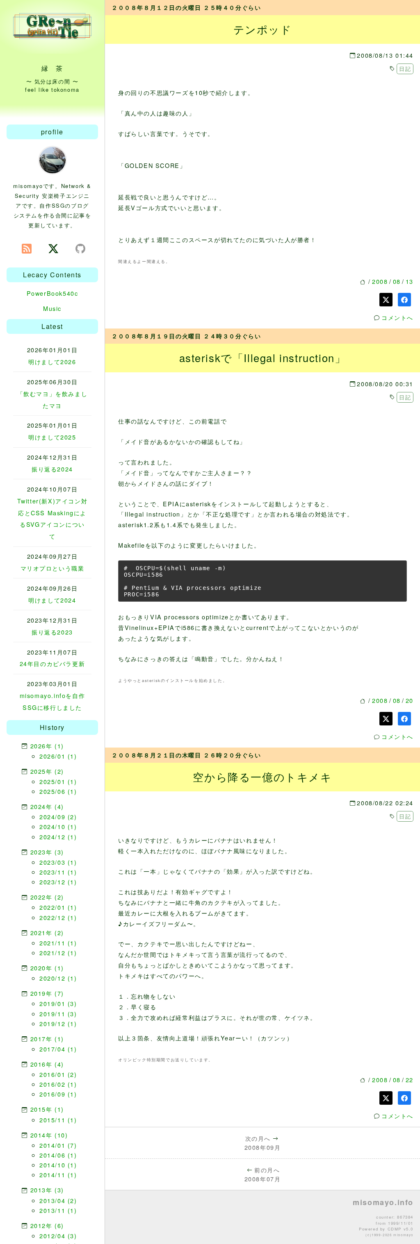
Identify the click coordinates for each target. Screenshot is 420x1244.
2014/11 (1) (58, 1174)
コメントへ (397, 317)
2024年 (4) (47, 806)
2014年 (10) (49, 1135)
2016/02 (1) (58, 1084)
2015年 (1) (47, 1109)
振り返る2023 (52, 632)
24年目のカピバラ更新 (52, 663)
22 (409, 1079)
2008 (380, 281)
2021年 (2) (47, 932)
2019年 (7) (47, 993)
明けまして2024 (52, 600)
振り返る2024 (52, 469)
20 (409, 700)
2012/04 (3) (58, 1235)
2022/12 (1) (58, 917)
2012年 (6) (47, 1225)
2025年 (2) (47, 771)
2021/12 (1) (58, 952)
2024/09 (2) (58, 816)
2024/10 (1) (58, 826)
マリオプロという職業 (52, 568)
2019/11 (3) (58, 1013)
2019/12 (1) (58, 1023)
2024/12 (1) (58, 836)
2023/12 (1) (58, 881)
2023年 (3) (47, 851)
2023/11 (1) (58, 872)
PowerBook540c (52, 293)
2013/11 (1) (58, 1210)
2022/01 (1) (58, 907)
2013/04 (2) (58, 1200)
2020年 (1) (47, 967)
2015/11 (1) (58, 1119)
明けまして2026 (52, 361)
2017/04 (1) (58, 1049)
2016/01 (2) (58, 1074)
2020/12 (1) (58, 978)
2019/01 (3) (58, 1003)
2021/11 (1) (58, 942)
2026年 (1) (47, 745)
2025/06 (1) (58, 791)
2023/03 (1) (58, 862)
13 (409, 281)
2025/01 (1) (58, 781)
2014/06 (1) (58, 1155)
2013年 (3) (47, 1189)
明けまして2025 (52, 437)
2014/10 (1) (58, 1164)
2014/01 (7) (58, 1145)
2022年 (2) (47, 897)
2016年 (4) (47, 1064)
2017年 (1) (47, 1038)
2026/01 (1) (58, 756)
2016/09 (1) (58, 1094)
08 (397, 281)
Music (52, 308)
